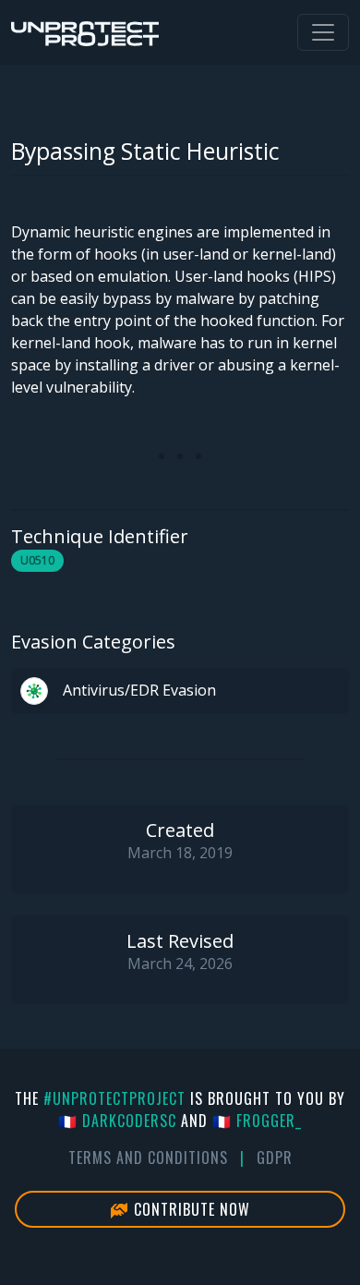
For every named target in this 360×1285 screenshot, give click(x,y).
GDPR (275, 1157)
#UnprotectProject (114, 1098)
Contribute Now (189, 1209)
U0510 (37, 560)
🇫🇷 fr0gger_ (257, 1120)
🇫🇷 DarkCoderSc (117, 1120)
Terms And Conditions (148, 1157)
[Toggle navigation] (323, 32)
